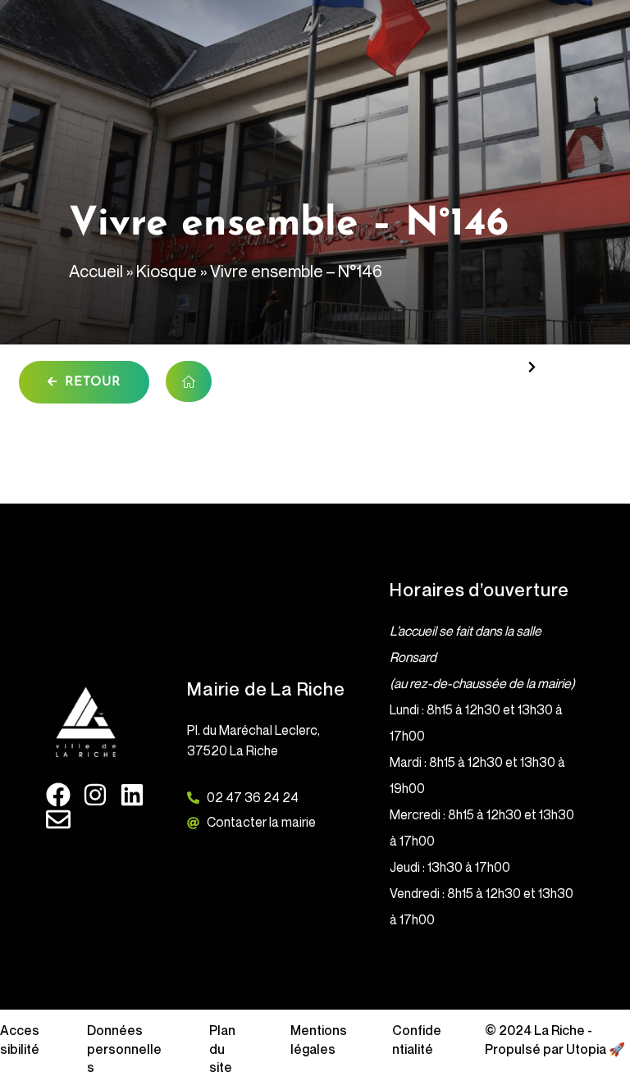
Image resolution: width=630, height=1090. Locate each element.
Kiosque (166, 271)
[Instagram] (95, 794)
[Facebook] (58, 794)
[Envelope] (58, 819)
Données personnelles (124, 1048)
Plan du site (222, 1048)
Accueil (96, 271)
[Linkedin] (132, 794)
